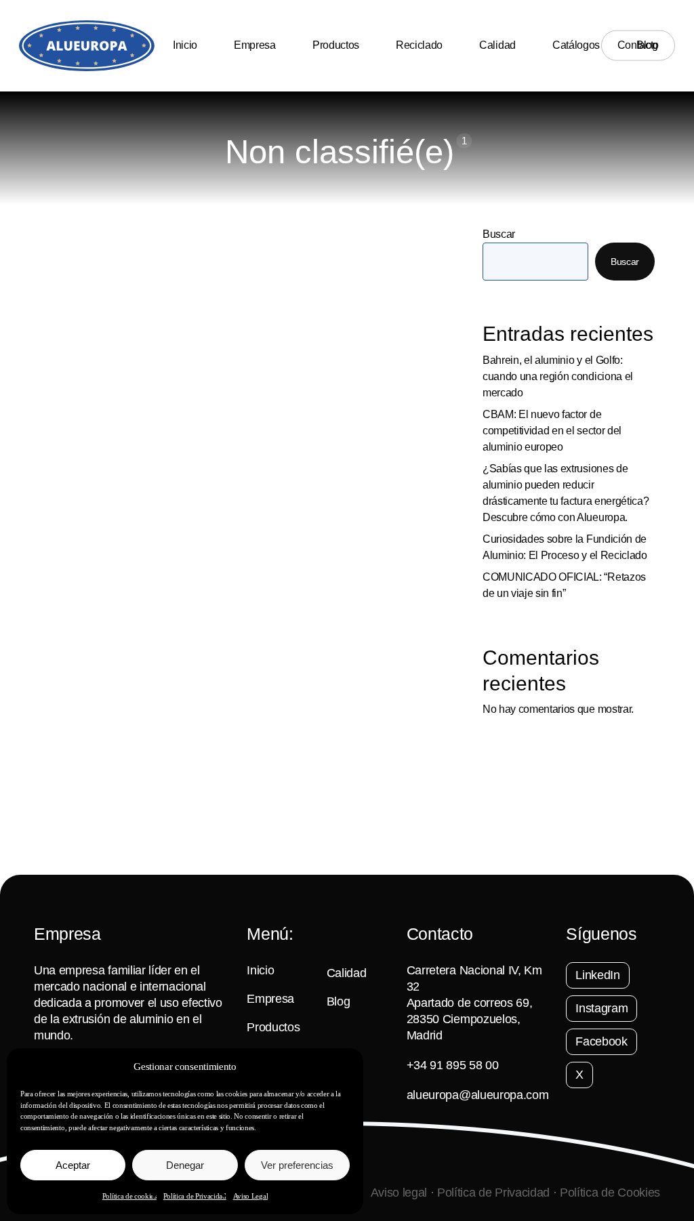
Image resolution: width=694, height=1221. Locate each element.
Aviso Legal (250, 1196)
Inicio (260, 970)
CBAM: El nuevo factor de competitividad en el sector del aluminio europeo (552, 431)
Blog (338, 1001)
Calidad (347, 973)
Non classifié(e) (88, 822)
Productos (273, 1027)
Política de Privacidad (194, 1196)
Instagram (601, 1008)
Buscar (499, 234)
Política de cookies (129, 1196)
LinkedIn (597, 975)
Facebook (601, 1041)
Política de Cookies (610, 1192)
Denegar (185, 1165)
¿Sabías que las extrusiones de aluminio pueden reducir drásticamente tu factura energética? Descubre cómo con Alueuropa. (566, 493)
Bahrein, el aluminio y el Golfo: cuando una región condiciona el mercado (558, 376)
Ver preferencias (297, 1165)
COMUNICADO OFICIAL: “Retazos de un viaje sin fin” (564, 585)
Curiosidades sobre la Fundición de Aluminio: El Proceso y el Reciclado (565, 547)
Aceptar (73, 1165)
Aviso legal (399, 1192)
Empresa (270, 999)
